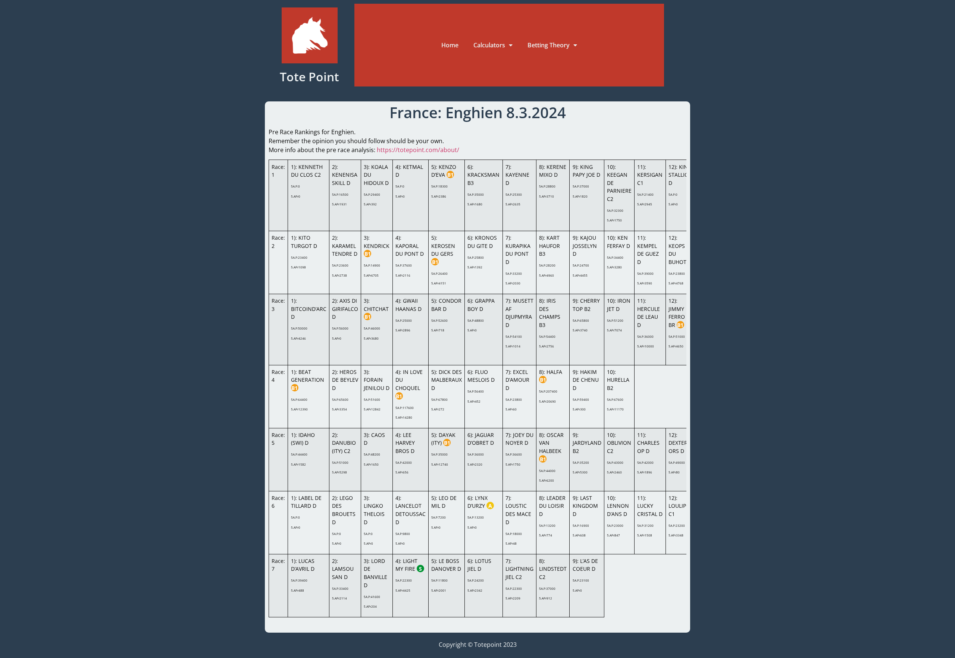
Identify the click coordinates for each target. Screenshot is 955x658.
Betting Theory (548, 45)
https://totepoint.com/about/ (418, 150)
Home (449, 45)
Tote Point (309, 77)
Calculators (489, 45)
